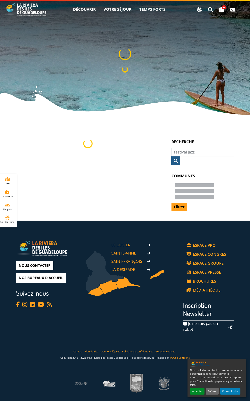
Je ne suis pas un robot (200, 326)
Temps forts (152, 9)
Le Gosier (120, 245)
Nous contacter (35, 265)
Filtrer (179, 206)
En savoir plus (230, 391)
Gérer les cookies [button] (165, 351)
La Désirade (123, 269)
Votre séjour (117, 9)
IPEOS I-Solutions (180, 357)
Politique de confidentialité (137, 351)
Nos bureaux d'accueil (41, 277)
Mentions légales (110, 351)
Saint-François (126, 261)
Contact (78, 351)
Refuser (212, 391)
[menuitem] (84, 9)
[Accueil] (24, 6)
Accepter (197, 391)
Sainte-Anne (123, 253)
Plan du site (91, 351)
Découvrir (84, 9)
